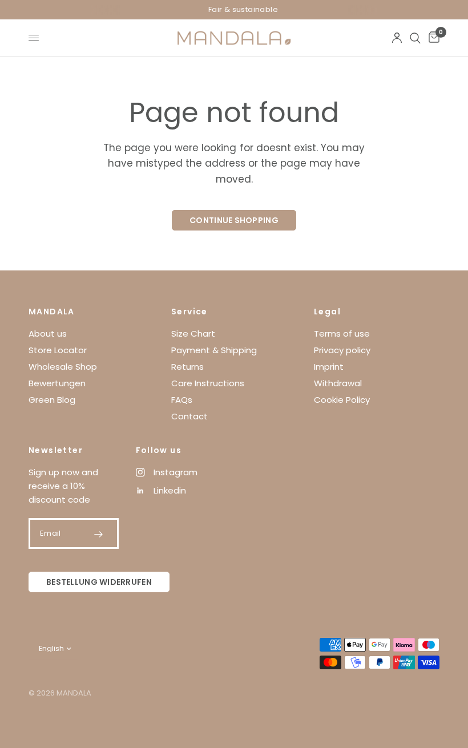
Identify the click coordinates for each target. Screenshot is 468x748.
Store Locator (58, 350)
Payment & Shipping (214, 350)
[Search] (415, 37)
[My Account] (397, 37)
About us (48, 333)
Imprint (329, 367)
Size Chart (193, 333)
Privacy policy (342, 350)
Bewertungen (57, 383)
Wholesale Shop (63, 367)
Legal (327, 312)
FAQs (181, 400)
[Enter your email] (99, 534)
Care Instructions (207, 383)
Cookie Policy (342, 400)
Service (189, 312)
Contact (189, 416)
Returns (187, 367)
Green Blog (52, 400)
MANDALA (52, 312)
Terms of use (342, 333)
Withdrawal (338, 383)
